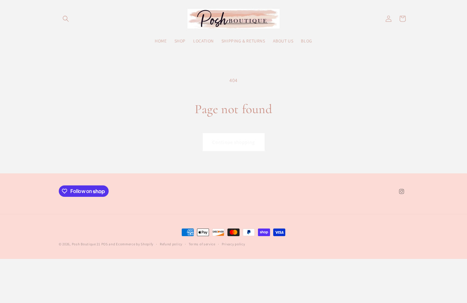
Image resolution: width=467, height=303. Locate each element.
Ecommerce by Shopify (134, 244)
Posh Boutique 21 (86, 244)
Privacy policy (233, 244)
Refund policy (171, 244)
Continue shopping (233, 142)
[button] (66, 19)
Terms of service (202, 244)
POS (104, 244)
